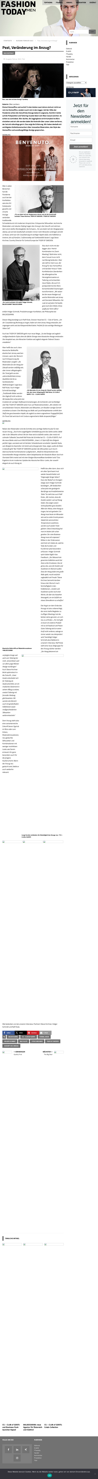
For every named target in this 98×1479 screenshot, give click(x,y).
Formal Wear (44, 1037)
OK (50, 1475)
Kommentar (70, 59)
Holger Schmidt (10, 1041)
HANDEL (69, 2)
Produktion (70, 62)
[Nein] (95, 1474)
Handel (68, 56)
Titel (23, 59)
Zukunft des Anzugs (11, 1046)
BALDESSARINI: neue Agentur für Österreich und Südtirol (32, 1427)
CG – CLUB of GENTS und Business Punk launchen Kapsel (11, 1427)
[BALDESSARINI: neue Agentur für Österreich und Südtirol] (33, 1421)
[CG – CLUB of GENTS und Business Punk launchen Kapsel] (12, 1421)
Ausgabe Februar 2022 (13, 59)
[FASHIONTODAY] (49, 35)
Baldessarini (13, 1037)
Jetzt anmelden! (81, 147)
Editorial (69, 48)
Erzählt (68, 51)
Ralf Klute (23, 1041)
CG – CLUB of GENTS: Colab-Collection (53, 1426)
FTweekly (59, 2)
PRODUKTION (81, 2)
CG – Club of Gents (28, 1037)
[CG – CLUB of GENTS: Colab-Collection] (54, 1421)
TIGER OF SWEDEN (53, 1041)
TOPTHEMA (48, 2)
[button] (8, 1033)
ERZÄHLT (93, 2)
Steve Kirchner (37, 1041)
